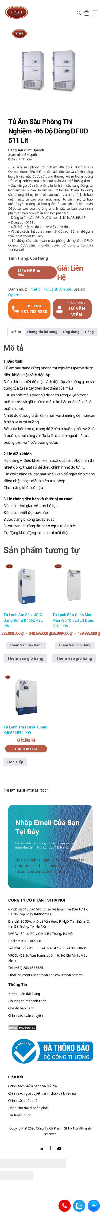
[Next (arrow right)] (24, 1175)
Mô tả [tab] (16, 332)
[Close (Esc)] (8, 1163)
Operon (15, 294)
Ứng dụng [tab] (71, 332)
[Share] (24, 1163)
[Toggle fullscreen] (41, 1163)
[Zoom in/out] (57, 1163)
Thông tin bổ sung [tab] (42, 332)
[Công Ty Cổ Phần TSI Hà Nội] (16, 12)
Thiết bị (35, 289)
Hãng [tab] (89, 332)
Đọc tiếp (15, 762)
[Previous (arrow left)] (8, 1175)
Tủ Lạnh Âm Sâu (57, 289)
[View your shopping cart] (86, 13)
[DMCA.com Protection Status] (50, 1028)
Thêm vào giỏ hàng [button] (25, 658)
